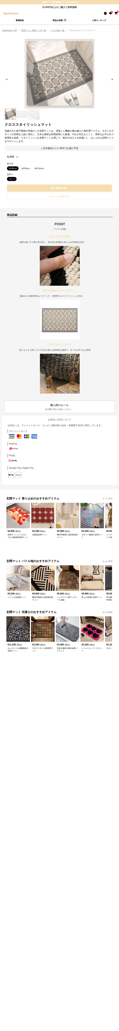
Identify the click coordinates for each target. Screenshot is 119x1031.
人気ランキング (99, 20)
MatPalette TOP (9, 30)
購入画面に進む (59, 188)
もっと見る (107, 498)
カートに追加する (59, 196)
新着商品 (20, 20)
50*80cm (13, 168)
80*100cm (39, 168)
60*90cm (26, 168)
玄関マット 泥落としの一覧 (33, 30)
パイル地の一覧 (57, 30)
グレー (12, 179)
